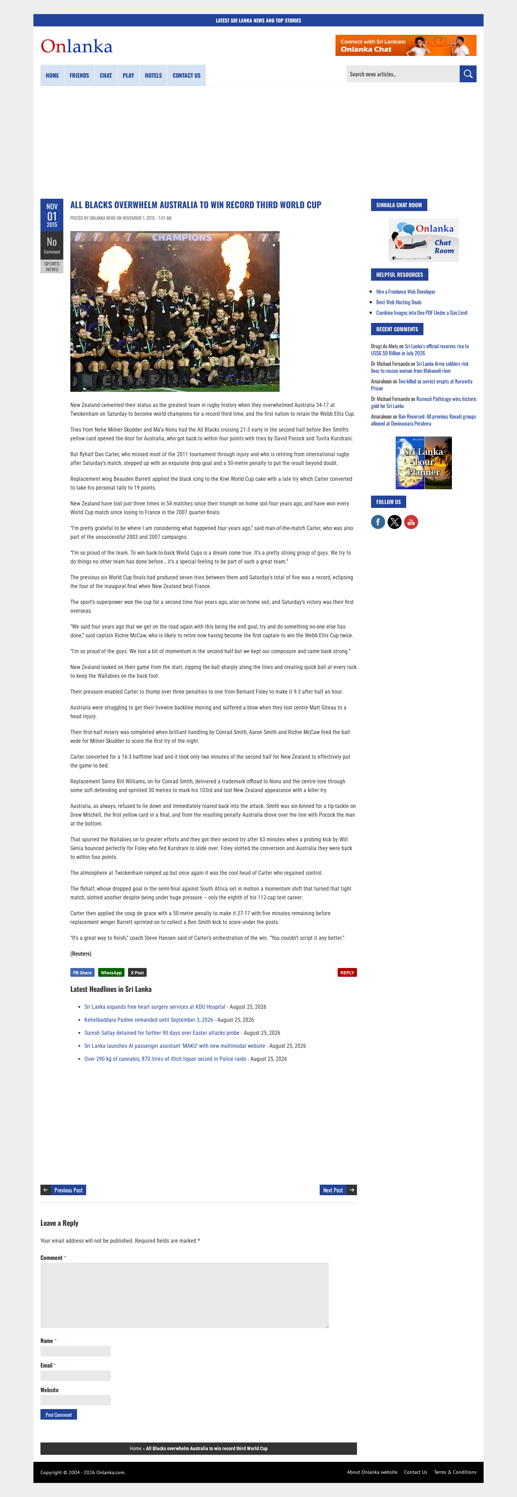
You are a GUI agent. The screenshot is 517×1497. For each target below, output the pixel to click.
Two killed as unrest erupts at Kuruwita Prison (421, 384)
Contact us (186, 75)
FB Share (82, 972)
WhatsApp (111, 972)
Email (48, 1365)
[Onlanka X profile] (395, 518)
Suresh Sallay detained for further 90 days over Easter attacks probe (162, 1033)
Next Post (333, 1190)
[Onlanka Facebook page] (378, 518)
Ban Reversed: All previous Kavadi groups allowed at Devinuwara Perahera (423, 419)
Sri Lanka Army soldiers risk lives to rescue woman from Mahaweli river (419, 366)
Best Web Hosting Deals (399, 302)
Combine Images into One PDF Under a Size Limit (422, 312)
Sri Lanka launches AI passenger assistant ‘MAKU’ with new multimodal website (174, 1046)
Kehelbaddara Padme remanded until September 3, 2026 (148, 1020)
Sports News (51, 266)
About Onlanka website (372, 1472)
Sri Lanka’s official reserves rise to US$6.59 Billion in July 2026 (420, 349)
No (52, 241)
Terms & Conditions (455, 1472)
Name (48, 1340)
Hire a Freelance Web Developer (405, 291)
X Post (137, 972)
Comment (52, 251)
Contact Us (415, 1472)
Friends (79, 75)
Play (128, 75)
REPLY (347, 972)
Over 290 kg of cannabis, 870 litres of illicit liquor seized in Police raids (165, 1059)
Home (52, 75)
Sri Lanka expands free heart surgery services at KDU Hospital (154, 1007)
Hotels (153, 75)
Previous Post (69, 1190)
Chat (106, 75)
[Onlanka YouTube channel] (411, 518)
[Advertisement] (258, 142)
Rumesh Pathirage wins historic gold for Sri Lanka (424, 402)
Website (49, 1389)
